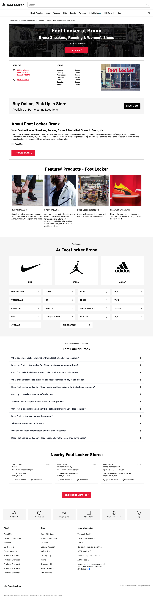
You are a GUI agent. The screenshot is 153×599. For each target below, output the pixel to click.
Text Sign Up (46, 555)
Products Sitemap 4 (12, 568)
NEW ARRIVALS (18, 210)
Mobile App (45, 551)
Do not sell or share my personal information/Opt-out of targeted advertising (90, 566)
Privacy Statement (85, 538)
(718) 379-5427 (23, 80)
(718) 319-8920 (66, 480)
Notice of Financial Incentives (89, 547)
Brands (73, 13)
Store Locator (46, 568)
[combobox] (89, 4)
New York (41, 20)
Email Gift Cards (47, 534)
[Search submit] (147, 4)
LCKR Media (9, 547)
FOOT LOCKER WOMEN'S (88, 210)
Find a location (14, 20)
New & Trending (36, 13)
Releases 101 (46, 564)
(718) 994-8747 (112, 480)
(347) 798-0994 (20, 480)
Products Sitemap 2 (12, 560)
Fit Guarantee (46, 573)
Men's (48, 13)
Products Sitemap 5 (12, 573)
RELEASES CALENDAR (120, 210)
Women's (56, 13)
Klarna (43, 560)
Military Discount (48, 547)
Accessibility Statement (87, 555)
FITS (79, 543)
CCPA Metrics (83, 551)
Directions (38, 480)
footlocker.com (23, 153)
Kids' (65, 13)
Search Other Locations (76, 495)
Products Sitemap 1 (12, 555)
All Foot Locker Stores (28, 20)
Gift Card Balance (48, 538)
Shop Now (76, 50)
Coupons (44, 543)
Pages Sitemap (10, 551)
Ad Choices (82, 560)
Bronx (49, 20)
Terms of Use (83, 534)
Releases (82, 13)
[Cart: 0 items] (149, 13)
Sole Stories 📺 (95, 13)
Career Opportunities (12, 538)
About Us (7, 534)
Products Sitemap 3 (12, 564)
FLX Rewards (109, 13)
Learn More (132, 106)
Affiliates (7, 543)
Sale (119, 13)
